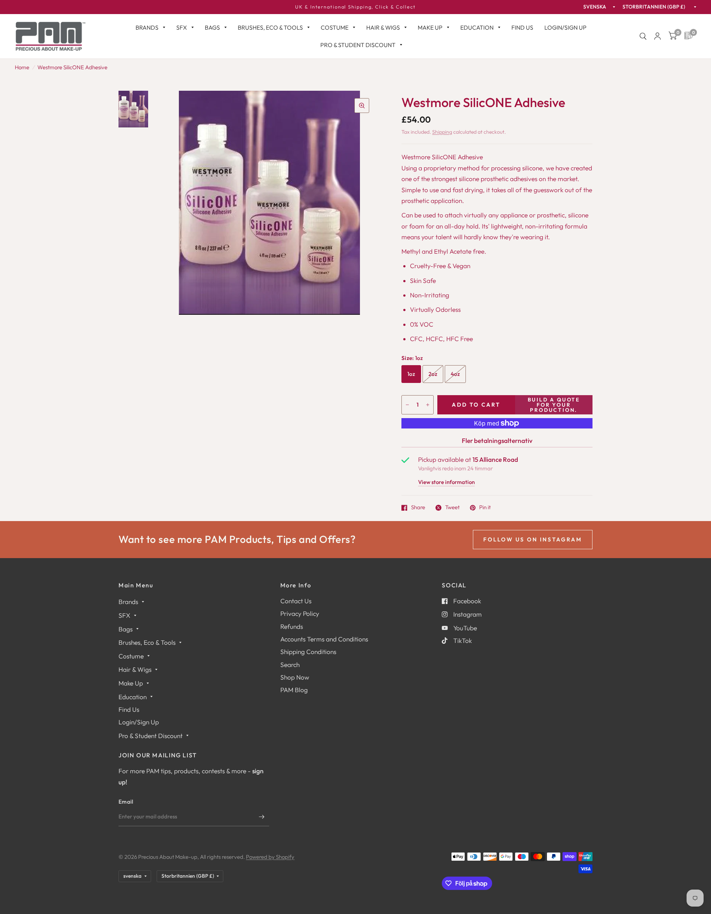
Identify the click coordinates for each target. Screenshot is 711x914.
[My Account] (657, 36)
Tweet (452, 508)
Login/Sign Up (565, 27)
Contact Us (295, 601)
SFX (181, 27)
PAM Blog (294, 690)
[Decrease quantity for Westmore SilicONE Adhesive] (407, 405)
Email (125, 801)
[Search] (643, 36)
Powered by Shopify (270, 856)
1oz (411, 373)
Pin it (485, 508)
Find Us (522, 27)
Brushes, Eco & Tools (270, 27)
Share (418, 508)
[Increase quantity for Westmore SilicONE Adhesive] (427, 405)
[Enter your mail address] (261, 816)
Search (290, 664)
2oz (432, 373)
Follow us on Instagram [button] (532, 539)
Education (477, 27)
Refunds (291, 626)
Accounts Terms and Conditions (324, 639)
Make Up (430, 27)
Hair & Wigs (383, 27)
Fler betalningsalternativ (497, 440)
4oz (455, 373)
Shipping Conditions (308, 652)
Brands (147, 27)
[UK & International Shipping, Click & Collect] (355, 7)
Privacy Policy (299, 613)
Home (22, 67)
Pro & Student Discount (357, 45)
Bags (212, 27)
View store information (446, 482)
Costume (334, 27)
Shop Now (294, 677)
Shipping (442, 132)
